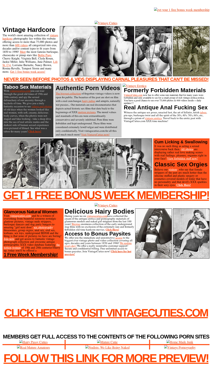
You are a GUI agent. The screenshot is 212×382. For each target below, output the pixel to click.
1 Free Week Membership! (31, 254)
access (118, 237)
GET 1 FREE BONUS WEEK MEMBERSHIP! (106, 195)
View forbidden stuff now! (182, 158)
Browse (76, 224)
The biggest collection (68, 93)
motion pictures (87, 112)
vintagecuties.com (20, 91)
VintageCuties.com (133, 95)
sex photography (43, 227)
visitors (173, 169)
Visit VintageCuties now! (95, 134)
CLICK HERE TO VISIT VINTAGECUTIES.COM (106, 313)
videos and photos (41, 106)
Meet (23, 52)
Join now (9, 239)
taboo (203, 112)
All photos (187, 149)
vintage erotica (153, 118)
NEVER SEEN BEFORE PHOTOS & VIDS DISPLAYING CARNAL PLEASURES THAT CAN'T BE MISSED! (106, 79)
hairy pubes (88, 101)
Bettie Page (44, 55)
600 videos (21, 45)
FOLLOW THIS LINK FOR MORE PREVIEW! (106, 358)
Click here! (34, 131)
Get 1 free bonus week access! (27, 72)
